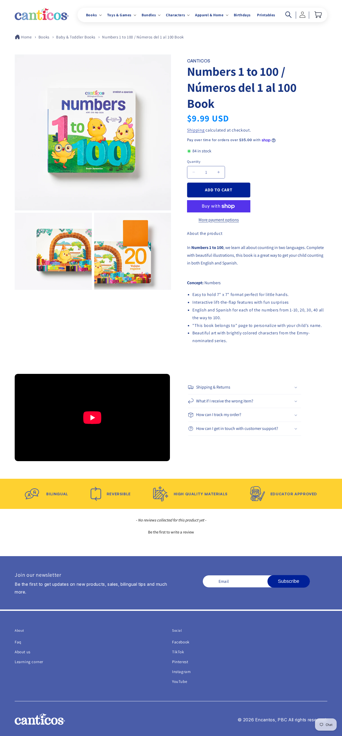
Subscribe (288, 581)
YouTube (179, 681)
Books (43, 36)
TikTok (178, 651)
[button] (93, 15)
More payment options (219, 220)
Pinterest (180, 661)
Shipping (196, 130)
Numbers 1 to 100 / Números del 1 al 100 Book (143, 36)
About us (22, 651)
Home (26, 36)
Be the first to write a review (171, 532)
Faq (18, 641)
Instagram (181, 671)
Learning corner (29, 661)
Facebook (180, 641)
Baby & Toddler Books (75, 36)
